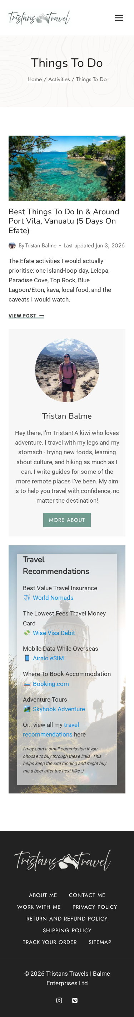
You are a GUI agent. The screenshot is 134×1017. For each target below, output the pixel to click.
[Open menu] (119, 18)
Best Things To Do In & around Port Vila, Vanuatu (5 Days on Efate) (64, 221)
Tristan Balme (40, 245)
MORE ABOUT (67, 520)
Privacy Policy (95, 907)
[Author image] (12, 245)
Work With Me (39, 907)
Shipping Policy (67, 930)
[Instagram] (59, 1000)
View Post (26, 316)
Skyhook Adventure (59, 709)
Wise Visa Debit (54, 632)
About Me (43, 895)
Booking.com (51, 683)
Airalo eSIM (48, 658)
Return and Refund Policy (67, 919)
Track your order (50, 942)
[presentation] (67, 168)
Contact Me (87, 895)
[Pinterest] (75, 1000)
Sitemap (100, 942)
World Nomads (53, 597)
